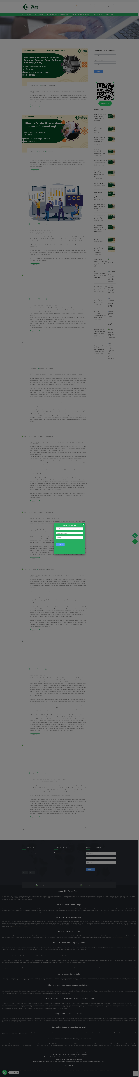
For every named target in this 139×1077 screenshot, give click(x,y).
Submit (60, 544)
